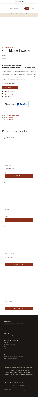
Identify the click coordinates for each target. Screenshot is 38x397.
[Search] (27, 8)
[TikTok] (17, 382)
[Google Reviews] (20, 382)
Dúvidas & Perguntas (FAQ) (12, 375)
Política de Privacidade (15, 370)
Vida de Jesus (8, 165)
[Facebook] (13, 382)
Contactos (29, 14)
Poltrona (22, 14)
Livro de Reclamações (27, 375)
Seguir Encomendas (11, 372)
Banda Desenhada (7, 47)
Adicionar (9, 87)
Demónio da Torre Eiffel (10, 209)
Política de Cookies (10, 368)
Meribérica (10, 119)
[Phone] (5, 382)
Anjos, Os (7, 298)
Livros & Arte (15, 14)
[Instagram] (15, 382)
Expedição (26, 370)
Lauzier (11, 117)
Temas (8, 14)
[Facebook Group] (22, 382)
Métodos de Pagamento (25, 372)
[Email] (10, 382)
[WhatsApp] (8, 382)
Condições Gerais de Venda (25, 368)
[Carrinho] (33, 8)
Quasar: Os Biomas (9, 253)
